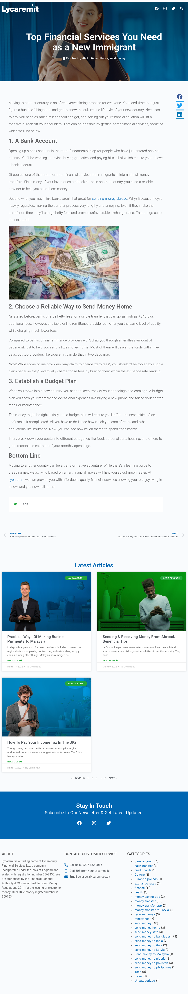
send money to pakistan (151, 963)
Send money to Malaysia (152, 954)
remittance (101, 58)
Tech (138, 972)
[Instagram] (165, 8)
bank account (144, 861)
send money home (147, 927)
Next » (113, 778)
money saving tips (147, 896)
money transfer (145, 901)
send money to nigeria (150, 958)
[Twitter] (173, 8)
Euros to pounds (146, 879)
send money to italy (148, 945)
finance (140, 888)
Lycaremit (16, 479)
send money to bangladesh (153, 936)
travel (138, 976)
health (139, 892)
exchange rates (145, 883)
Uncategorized (145, 980)
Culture (140, 874)
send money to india (149, 941)
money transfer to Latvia (152, 910)
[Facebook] (156, 8)
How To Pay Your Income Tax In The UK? (41, 742)
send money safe (146, 932)
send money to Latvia (150, 949)
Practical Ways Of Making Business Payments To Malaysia (37, 639)
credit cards (143, 870)
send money (117, 58)
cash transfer (144, 866)
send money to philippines (153, 967)
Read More (13, 660)
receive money (145, 914)
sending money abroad (109, 198)
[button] (181, 8)
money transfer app (148, 905)
